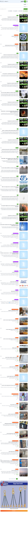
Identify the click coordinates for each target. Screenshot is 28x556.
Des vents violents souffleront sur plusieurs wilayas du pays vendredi (9, 168)
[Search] (26, 6)
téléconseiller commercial (14, 291)
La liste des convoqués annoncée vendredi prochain (10, 54)
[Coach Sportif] (23, 28)
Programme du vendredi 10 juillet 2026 (12, 83)
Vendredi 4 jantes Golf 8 (15, 36)
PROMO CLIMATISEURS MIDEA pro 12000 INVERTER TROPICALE (9, 461)
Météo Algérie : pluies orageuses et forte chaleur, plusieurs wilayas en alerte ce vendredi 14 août (9, 159)
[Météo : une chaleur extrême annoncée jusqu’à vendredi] (23, 132)
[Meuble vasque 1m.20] (23, 349)
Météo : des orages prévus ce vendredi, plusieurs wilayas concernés (10, 187)
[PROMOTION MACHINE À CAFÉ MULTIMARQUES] (23, 425)
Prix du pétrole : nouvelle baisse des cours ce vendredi (10, 73)
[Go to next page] (9, 479)
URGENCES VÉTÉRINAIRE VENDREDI (13, 310)
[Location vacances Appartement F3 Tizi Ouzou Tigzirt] (23, 321)
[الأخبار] (25, 1)
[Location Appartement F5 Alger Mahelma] (23, 434)
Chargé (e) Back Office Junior (14, 281)
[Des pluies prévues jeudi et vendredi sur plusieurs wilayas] (23, 151)
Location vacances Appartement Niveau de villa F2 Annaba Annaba (9, 386)
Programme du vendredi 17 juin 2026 (13, 64)
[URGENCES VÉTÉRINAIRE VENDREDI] (23, 311)
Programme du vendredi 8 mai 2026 (13, 215)
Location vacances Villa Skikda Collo (13, 414)
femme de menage (15, 395)
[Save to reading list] (1, 15)
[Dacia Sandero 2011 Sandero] (23, 406)
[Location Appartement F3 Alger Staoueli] (23, 378)
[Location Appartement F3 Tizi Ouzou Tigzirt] (23, 330)
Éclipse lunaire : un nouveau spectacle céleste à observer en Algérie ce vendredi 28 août (9, 111)
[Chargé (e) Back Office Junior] (23, 283)
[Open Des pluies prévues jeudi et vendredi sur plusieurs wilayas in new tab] (15, 176)
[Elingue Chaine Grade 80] (14, 494)
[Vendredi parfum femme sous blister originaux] (23, 47)
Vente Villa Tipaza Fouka (14, 470)
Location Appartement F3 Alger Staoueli (12, 376)
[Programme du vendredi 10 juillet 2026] (23, 84)
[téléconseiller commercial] (23, 292)
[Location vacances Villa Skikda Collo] (23, 415)
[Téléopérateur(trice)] (23, 264)
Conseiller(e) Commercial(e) (14, 244)
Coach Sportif (16, 26)
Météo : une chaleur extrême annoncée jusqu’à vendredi (10, 130)
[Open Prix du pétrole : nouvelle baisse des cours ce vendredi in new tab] (16, 72)
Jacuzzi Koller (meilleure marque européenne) (11, 357)
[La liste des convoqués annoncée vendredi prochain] (23, 56)
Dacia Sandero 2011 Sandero (14, 404)
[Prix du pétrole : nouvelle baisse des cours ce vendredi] (23, 75)
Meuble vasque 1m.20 (15, 347)
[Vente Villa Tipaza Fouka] (23, 472)
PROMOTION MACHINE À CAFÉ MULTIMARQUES (11, 423)
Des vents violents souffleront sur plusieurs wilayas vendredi (9, 92)
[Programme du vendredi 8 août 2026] (23, 18)
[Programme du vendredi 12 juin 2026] (23, 122)
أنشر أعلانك (13, 510)
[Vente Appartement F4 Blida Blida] (23, 453)
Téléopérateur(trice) (15, 262)
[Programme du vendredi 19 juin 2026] (23, 103)
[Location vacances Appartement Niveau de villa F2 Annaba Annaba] (23, 387)
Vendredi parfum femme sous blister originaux (11, 45)
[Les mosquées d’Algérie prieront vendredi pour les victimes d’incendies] (23, 207)
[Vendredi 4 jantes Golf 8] (23, 37)
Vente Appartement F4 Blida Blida (13, 451)
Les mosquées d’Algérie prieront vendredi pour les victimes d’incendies (9, 206)
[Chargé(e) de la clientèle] (23, 236)
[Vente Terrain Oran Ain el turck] (23, 368)
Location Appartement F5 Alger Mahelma (12, 433)
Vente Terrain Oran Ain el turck (14, 366)
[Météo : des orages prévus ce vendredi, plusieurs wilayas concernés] (23, 188)
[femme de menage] (23, 397)
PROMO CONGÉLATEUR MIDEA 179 (13, 442)
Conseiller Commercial (15, 272)
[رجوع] (27, 4)
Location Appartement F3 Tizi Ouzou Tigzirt (12, 329)
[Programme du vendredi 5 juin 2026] (23, 141)
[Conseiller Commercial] (23, 274)
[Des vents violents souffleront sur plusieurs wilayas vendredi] (23, 94)
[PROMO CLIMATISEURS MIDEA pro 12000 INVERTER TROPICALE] (23, 463)
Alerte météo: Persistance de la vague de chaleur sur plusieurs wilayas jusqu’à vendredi (9, 225)
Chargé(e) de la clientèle (15, 234)
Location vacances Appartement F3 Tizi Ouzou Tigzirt (10, 320)
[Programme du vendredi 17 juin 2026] (23, 66)
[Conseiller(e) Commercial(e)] (23, 245)
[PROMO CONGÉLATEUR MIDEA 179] (23, 444)
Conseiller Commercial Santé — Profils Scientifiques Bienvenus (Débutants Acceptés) (9, 253)
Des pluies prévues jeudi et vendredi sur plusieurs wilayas (10, 149)
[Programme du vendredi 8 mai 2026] (23, 217)
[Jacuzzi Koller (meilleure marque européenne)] (23, 359)
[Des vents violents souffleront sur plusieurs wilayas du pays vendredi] (23, 170)
